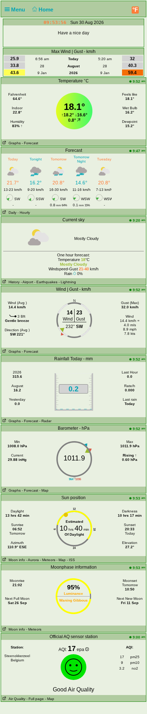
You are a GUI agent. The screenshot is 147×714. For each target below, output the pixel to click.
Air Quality (15, 699)
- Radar (45, 421)
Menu (19, 9)
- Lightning (67, 282)
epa (81, 649)
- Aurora (32, 560)
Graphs (13, 143)
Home (46, 9)
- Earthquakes (45, 282)
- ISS (71, 560)
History (13, 282)
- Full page (35, 699)
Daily (11, 212)
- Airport (27, 282)
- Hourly (23, 212)
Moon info (15, 560)
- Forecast (30, 143)
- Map (44, 490)
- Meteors (47, 560)
